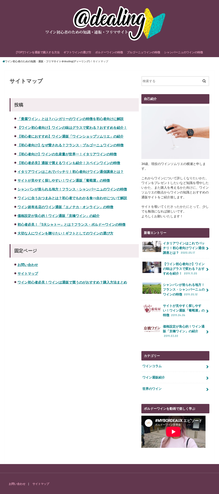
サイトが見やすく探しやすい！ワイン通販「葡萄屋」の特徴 (64, 180)
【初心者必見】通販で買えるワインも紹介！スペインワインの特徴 (69, 163)
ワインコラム (152, 366)
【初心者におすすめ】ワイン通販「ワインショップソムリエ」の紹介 (71, 136)
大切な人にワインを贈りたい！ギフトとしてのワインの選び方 (65, 233)
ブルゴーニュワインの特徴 (143, 52)
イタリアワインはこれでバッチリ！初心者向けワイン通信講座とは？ (71, 172)
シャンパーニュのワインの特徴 (183, 52)
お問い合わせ (28, 265)
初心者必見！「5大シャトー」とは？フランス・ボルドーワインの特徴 (72, 224)
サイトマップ (28, 273)
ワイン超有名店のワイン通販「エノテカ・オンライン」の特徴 (65, 207)
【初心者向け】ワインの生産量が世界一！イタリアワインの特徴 (67, 154)
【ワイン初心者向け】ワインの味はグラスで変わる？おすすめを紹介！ (72, 127)
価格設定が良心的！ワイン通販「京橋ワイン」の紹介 (59, 216)
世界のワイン (152, 388)
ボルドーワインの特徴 (109, 52)
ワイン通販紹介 (153, 377)
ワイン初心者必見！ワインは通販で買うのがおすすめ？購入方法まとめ (72, 282)
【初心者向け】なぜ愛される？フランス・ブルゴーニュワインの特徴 (71, 145)
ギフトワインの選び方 (77, 52)
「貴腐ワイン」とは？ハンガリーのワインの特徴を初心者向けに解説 (71, 119)
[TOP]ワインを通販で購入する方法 (38, 52)
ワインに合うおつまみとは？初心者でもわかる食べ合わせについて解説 (72, 198)
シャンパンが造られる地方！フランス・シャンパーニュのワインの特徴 (72, 189)
